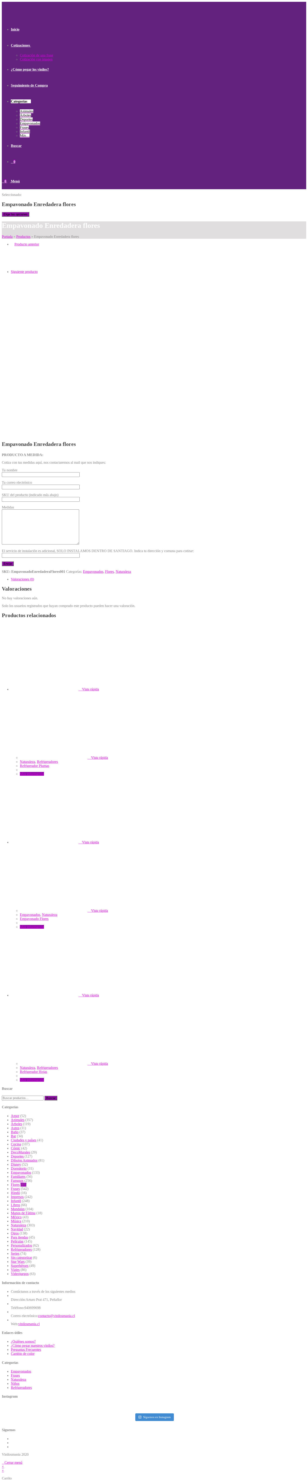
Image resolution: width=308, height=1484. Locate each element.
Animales (17, 1120)
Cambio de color (22, 1354)
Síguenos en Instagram (157, 1417)
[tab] (158, 579)
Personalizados (21, 1245)
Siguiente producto (24, 272)
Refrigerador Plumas (34, 766)
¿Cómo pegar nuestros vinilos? (33, 1345)
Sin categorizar (21, 1257)
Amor (15, 1116)
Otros (15, 1233)
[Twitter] (12, 1439)
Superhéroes (19, 1266)
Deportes (17, 1156)
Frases (15, 1189)
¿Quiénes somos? (23, 1341)
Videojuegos (20, 1274)
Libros (15, 1205)
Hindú (15, 1193)
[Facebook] (12, 1443)
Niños (15, 1383)
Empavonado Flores (34, 919)
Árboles (16, 1124)
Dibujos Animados (24, 1160)
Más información (32, 774)
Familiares (18, 1176)
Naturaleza (123, 571)
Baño (14, 1132)
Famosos (17, 1181)
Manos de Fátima (23, 1213)
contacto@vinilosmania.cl (56, 1316)
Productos (23, 236)
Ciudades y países (23, 1140)
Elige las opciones (16, 214)
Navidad (17, 1229)
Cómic (15, 1148)
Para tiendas (19, 1237)
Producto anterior (26, 244)
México (16, 1217)
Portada (7, 236)
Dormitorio (19, 1168)
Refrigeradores (47, 762)
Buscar (50, 1098)
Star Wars (18, 1262)
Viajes (15, 1270)
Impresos (17, 1197)
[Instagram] (12, 1447)
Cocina (16, 1144)
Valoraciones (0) (22, 579)
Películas (17, 1241)
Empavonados (93, 571)
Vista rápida (90, 689)
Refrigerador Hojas (33, 1072)
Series (15, 1253)
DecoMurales (20, 1152)
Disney (16, 1164)
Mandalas (18, 1209)
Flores (109, 571)
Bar (13, 1136)
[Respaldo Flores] (22, 295)
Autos (15, 1128)
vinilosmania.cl (29, 1324)
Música (16, 1221)
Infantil (16, 1201)
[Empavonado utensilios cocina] (22, 268)
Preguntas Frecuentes (26, 1349)
